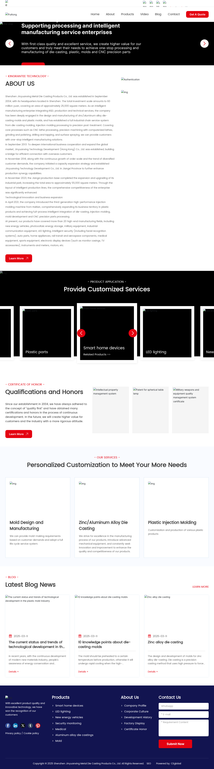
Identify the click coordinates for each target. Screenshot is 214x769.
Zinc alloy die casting (165, 642)
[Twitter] (22, 725)
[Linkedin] (15, 725)
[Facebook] (7, 725)
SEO (149, 763)
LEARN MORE (200, 587)
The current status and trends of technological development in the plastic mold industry (37, 647)
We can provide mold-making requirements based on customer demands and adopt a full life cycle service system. (36, 540)
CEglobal (176, 763)
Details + (14, 672)
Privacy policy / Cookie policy (22, 733)
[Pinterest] (37, 725)
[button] (204, 43)
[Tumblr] (30, 725)
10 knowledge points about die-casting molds (104, 645)
